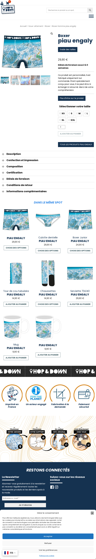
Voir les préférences (48, 550)
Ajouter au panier (70, 133)
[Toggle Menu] (91, 16)
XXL (73, 120)
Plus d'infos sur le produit (72, 98)
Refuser (48, 543)
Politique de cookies (46, 556)
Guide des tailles (68, 49)
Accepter (48, 536)
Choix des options (16, 247)
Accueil (23, 26)
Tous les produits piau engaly (76, 144)
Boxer (47, 26)
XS (63, 113)
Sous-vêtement (35, 26)
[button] (92, 513)
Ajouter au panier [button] (16, 304)
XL (63, 120)
